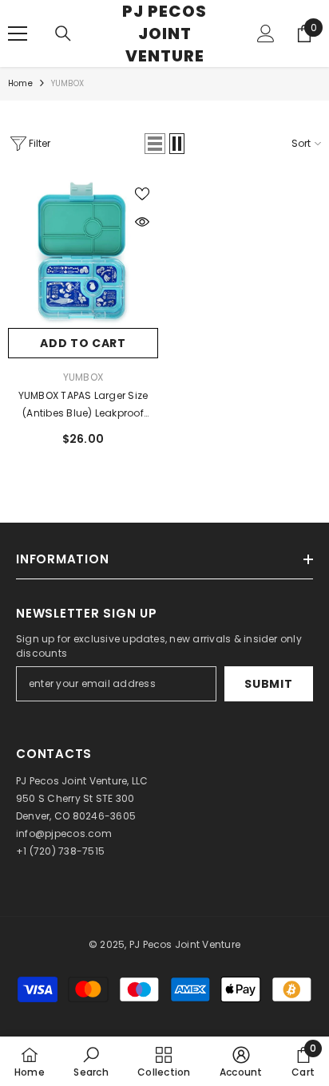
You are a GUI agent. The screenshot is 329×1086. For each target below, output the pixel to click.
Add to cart (83, 343)
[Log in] (266, 33)
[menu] (17, 33)
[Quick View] (142, 222)
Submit (268, 684)
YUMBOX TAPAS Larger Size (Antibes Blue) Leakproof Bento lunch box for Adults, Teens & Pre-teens (82, 405)
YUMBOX (67, 83)
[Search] (63, 33)
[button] (155, 143)
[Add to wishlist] (142, 194)
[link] (90, 1061)
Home (20, 83)
